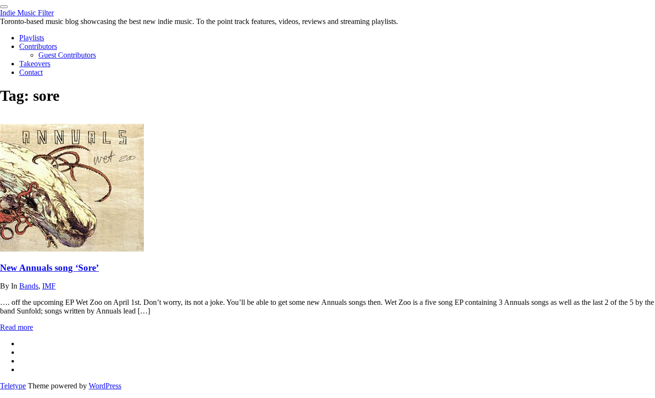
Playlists (31, 38)
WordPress (105, 386)
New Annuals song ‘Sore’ (49, 268)
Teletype (13, 386)
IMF (49, 286)
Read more (16, 327)
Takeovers (34, 64)
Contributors (38, 46)
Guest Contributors (67, 55)
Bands (28, 286)
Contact (31, 72)
